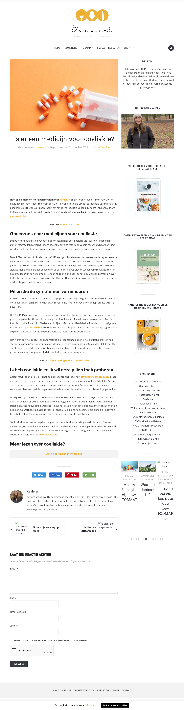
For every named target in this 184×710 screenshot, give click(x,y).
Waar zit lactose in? (130, 489)
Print (91, 475)
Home (56, 690)
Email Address (18, 612)
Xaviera (42, 147)
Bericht (14, 569)
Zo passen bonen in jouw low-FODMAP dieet (147, 503)
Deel (57, 475)
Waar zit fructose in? (165, 489)
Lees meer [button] (92, 705)
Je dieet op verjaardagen (147, 434)
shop (127, 47)
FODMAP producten (108, 47)
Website (14, 626)
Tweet (41, 475)
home (57, 47)
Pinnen (73, 475)
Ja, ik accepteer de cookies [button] (115, 705)
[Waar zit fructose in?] (165, 466)
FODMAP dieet (148, 412)
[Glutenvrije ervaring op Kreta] (22, 529)
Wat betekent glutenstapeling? (147, 408)
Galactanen (148, 483)
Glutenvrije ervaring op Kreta (45, 529)
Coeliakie (104, 147)
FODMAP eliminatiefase (148, 421)
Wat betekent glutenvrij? (148, 381)
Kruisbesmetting (147, 403)
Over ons (66, 690)
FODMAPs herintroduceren (148, 425)
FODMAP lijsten (147, 430)
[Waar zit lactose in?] (129, 466)
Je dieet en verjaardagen (88, 529)
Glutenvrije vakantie (148, 439)
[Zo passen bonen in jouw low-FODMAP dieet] (147, 464)
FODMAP (86, 47)
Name (13, 597)
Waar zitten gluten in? (148, 390)
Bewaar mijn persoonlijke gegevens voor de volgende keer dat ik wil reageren (50, 640)
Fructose (166, 479)
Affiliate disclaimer (108, 690)
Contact (126, 690)
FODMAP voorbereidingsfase (148, 417)
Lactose (131, 479)
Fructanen (146, 479)
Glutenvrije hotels (148, 443)
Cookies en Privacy (84, 690)
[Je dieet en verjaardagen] (105, 529)
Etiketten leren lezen (148, 395)
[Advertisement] (64, 173)
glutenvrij (71, 47)
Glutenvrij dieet (147, 386)
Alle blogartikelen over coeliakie (64, 453)
